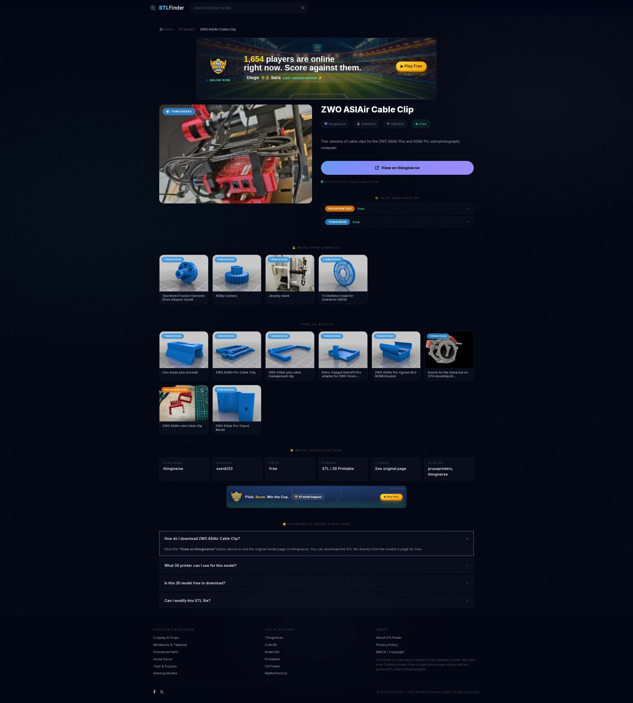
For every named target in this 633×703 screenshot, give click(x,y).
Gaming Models (165, 673)
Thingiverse (274, 637)
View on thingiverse (400, 167)
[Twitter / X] (162, 692)
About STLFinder (389, 637)
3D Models (186, 29)
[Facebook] (154, 692)
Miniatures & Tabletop (170, 644)
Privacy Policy (387, 644)
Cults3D (271, 644)
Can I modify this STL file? (187, 600)
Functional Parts (165, 652)
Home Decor (163, 659)
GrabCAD (272, 652)
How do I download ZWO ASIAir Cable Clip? (202, 538)
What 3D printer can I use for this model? (200, 565)
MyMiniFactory (276, 673)
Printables (272, 659)
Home (168, 29)
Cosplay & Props (166, 637)
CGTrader (272, 666)
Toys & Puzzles (165, 666)
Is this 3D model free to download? (194, 583)
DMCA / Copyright (390, 652)
